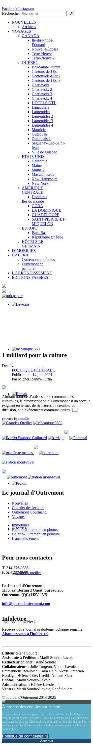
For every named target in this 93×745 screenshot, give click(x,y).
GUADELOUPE (45, 215)
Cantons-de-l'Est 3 (46, 80)
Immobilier (20, 525)
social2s (23, 418)
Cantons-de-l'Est (45, 71)
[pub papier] (12, 296)
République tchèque (47, 237)
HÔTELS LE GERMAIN (32, 243)
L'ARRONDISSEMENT (32, 273)
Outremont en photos (38, 259)
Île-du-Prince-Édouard (42, 42)
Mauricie (39, 130)
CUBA (37, 206)
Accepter (46, 741)
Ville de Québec (44, 152)
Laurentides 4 (42, 125)
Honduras (39, 197)
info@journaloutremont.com (26, 604)
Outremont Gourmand (29, 512)
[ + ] (75, 410)
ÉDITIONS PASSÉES (30, 277)
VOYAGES (21, 31)
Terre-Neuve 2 (43, 58)
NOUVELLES (24, 22)
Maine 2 (38, 170)
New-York (40, 183)
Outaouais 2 (41, 139)
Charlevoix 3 (42, 94)
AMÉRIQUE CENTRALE (32, 190)
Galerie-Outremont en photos (35, 529)
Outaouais (40, 134)
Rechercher (11, 13)
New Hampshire (45, 179)
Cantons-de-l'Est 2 (46, 76)
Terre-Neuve (42, 53)
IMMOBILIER (24, 250)
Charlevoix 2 (42, 89)
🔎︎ (71, 13)
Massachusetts (43, 174)
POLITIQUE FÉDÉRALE (33, 370)
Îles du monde (33, 201)
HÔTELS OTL (44, 103)
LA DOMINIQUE (46, 210)
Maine (37, 165)
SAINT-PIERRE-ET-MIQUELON (49, 221)
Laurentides (41, 112)
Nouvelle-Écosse (45, 49)
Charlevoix (40, 85)
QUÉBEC (30, 62)
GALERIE (20, 255)
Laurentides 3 (42, 121)
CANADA (30, 36)
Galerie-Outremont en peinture (36, 534)
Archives (29, 27)
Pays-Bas (39, 233)
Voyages (18, 516)
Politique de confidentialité (25, 736)
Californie (39, 161)
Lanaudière (40, 107)
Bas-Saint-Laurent (46, 67)
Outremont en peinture (32, 266)
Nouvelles (20, 503)
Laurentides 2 (42, 116)
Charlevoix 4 (42, 98)
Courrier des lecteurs (28, 508)
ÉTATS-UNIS (33, 156)
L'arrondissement (25, 538)
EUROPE (30, 228)
